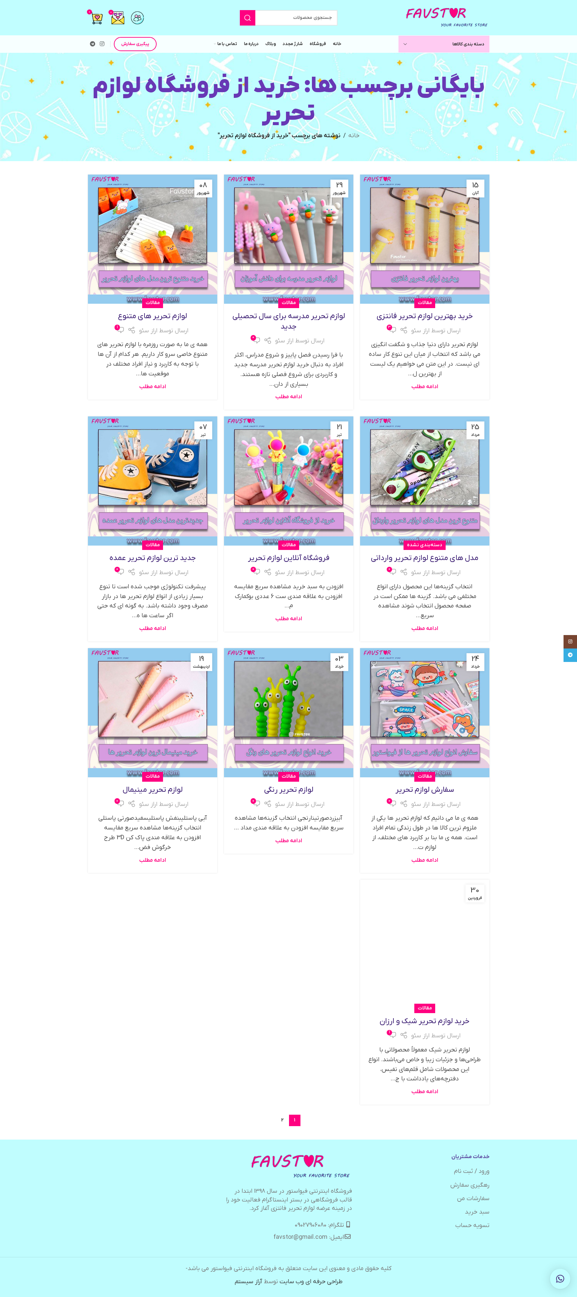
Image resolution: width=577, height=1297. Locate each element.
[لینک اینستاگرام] (102, 44)
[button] (560, 1279)
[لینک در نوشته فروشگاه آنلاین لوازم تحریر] (288, 481)
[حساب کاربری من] (137, 18)
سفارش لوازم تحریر (424, 790)
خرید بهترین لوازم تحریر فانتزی (425, 316)
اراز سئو (420, 331)
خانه (353, 136)
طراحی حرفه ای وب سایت (311, 1282)
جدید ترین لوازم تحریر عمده (152, 558)
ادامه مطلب (424, 386)
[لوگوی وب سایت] (447, 17)
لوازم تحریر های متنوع (152, 316)
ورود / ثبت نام (471, 1171)
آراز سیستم (248, 1282)
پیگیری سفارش (135, 44)
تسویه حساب (472, 1225)
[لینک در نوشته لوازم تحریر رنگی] (288, 712)
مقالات (425, 303)
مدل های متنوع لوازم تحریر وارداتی (424, 558)
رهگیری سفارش (469, 1185)
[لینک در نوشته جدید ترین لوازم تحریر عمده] (152, 481)
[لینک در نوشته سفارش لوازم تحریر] (424, 712)
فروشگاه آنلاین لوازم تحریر (288, 558)
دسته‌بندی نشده (424, 545)
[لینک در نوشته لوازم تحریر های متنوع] (152, 239)
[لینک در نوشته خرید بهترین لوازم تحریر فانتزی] (424, 239)
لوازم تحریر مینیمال (153, 790)
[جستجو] (247, 18)
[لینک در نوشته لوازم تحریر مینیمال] (152, 712)
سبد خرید (477, 1212)
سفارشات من (473, 1198)
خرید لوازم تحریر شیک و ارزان (425, 1021)
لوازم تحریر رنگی (288, 790)
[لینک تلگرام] (93, 44)
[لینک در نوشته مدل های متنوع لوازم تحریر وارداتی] (424, 481)
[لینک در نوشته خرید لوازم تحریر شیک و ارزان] (424, 944)
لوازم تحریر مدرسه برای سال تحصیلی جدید (288, 321)
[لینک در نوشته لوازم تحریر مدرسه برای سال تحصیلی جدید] (288, 239)
